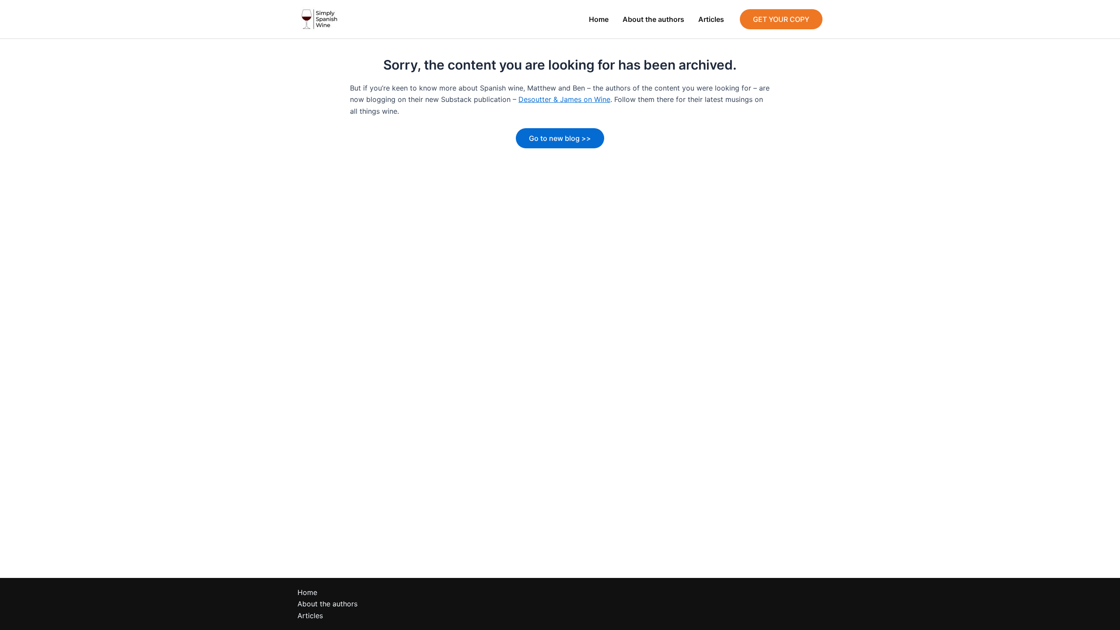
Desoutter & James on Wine (564, 99)
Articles (711, 19)
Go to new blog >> (560, 138)
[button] (781, 19)
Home (599, 19)
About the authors (653, 19)
